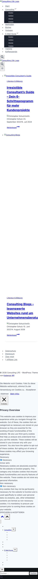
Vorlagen (9, 30)
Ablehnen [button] (5, 394)
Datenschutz (10, 351)
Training (8, 49)
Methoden (9, 24)
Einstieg (10, 12)
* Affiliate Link (11, 360)
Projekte (10, 21)
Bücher (8, 27)
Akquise (10, 18)
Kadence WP (9, 375)
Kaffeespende (11, 52)
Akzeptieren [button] (31, 390)
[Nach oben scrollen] (2, 517)
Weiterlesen (13, 127)
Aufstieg (10, 15)
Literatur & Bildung (14, 81)
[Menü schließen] (0, 521)
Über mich (9, 357)
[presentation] (21, 75)
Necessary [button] (4, 457)
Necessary (7, 460)
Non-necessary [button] (6, 483)
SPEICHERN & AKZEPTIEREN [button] (12, 512)
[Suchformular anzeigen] (2, 57)
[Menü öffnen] (2, 68)
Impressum (10, 354)
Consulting (8, 530)
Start (7, 6)
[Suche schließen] (2, 569)
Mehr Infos (14, 394)
